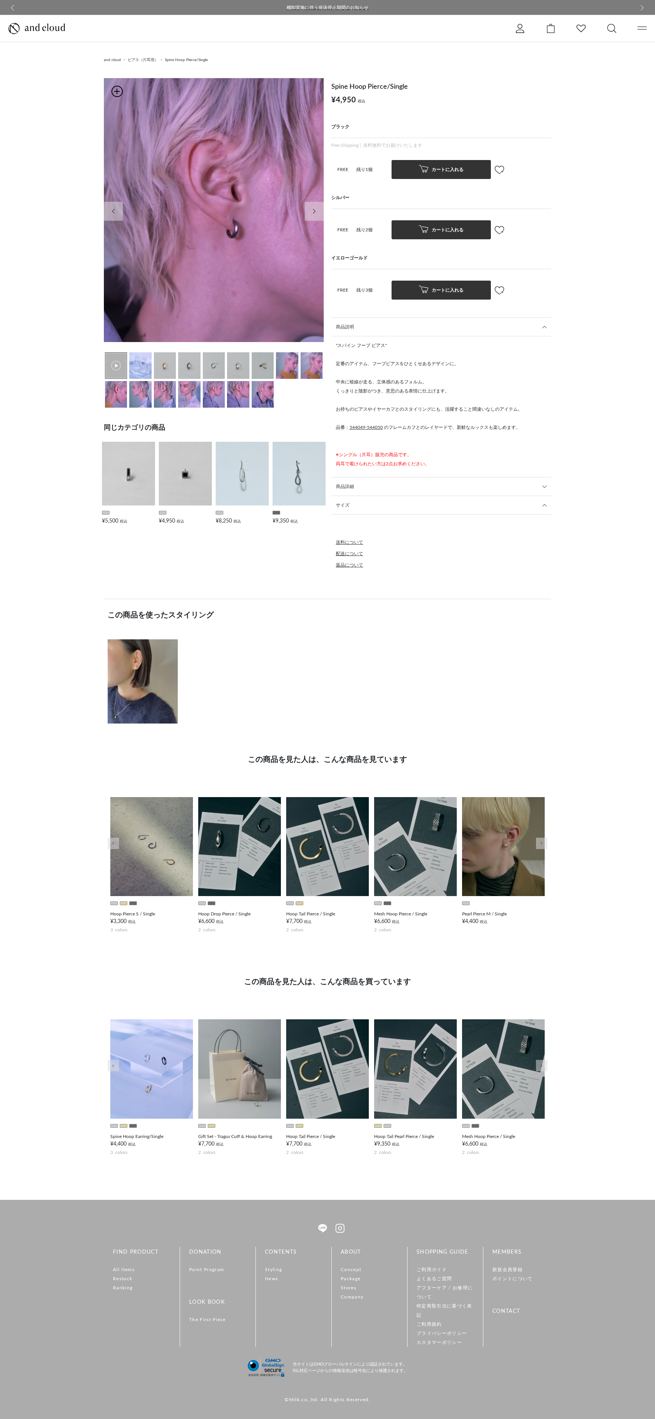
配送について (349, 553)
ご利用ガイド (432, 1269)
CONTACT (506, 1311)
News (271, 1278)
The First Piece (207, 1319)
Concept (351, 1269)
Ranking (123, 1288)
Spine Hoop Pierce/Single (186, 60)
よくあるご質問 (434, 1278)
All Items (124, 1269)
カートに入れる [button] (447, 169)
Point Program (206, 1269)
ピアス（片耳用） (143, 60)
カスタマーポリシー (439, 1342)
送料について (349, 542)
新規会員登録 (507, 1269)
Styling (273, 1269)
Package (350, 1278)
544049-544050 (366, 427)
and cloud (112, 60)
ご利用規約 (429, 1324)
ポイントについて (512, 1278)
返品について (349, 565)
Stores (348, 1288)
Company (352, 1297)
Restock (122, 1278)
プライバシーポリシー (442, 1333)
